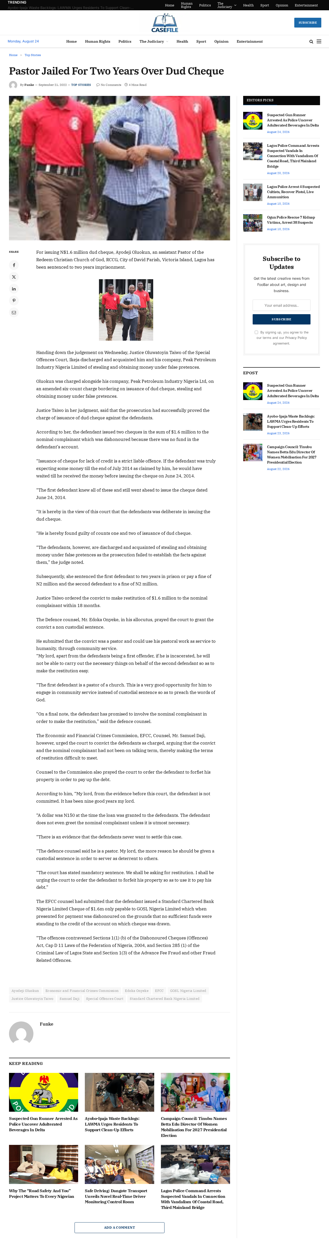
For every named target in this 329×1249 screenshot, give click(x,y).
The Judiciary (224, 5)
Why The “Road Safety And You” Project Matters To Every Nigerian (41, 1193)
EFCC (159, 991)
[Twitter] (14, 277)
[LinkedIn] (14, 289)
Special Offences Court (105, 999)
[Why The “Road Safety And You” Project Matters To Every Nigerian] (43, 1164)
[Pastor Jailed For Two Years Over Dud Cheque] (119, 168)
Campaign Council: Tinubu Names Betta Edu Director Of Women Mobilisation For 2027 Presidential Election (194, 1127)
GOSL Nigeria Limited (188, 991)
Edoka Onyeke (137, 991)
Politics (205, 5)
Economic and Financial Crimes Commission (82, 991)
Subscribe (308, 22)
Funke (29, 85)
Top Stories (81, 85)
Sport (264, 5)
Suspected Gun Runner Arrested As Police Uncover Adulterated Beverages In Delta (43, 1124)
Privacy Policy (296, 338)
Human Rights (187, 5)
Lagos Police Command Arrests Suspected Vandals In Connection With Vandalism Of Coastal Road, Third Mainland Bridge (193, 1199)
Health (248, 5)
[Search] (311, 41)
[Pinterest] (14, 300)
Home (169, 5)
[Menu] (319, 41)
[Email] (14, 312)
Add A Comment (119, 1227)
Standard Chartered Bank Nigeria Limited (164, 999)
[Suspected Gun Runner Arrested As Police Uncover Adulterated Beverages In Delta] (43, 1092)
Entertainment (306, 5)
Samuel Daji (69, 999)
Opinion (282, 5)
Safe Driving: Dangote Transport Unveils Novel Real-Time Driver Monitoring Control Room (116, 1196)
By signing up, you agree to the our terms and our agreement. (282, 337)
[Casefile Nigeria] (164, 22)
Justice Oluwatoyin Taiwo (32, 999)
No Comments (111, 85)
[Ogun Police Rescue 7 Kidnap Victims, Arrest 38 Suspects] (252, 223)
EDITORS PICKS (260, 100)
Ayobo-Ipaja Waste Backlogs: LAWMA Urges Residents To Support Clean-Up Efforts (72, 8)
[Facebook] (14, 265)
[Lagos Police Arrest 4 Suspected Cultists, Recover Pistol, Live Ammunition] (252, 192)
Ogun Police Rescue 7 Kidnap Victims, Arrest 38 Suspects (291, 220)
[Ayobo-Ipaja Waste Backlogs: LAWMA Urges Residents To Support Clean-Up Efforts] (119, 1092)
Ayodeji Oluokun (25, 991)
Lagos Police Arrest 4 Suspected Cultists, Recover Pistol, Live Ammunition (293, 191)
